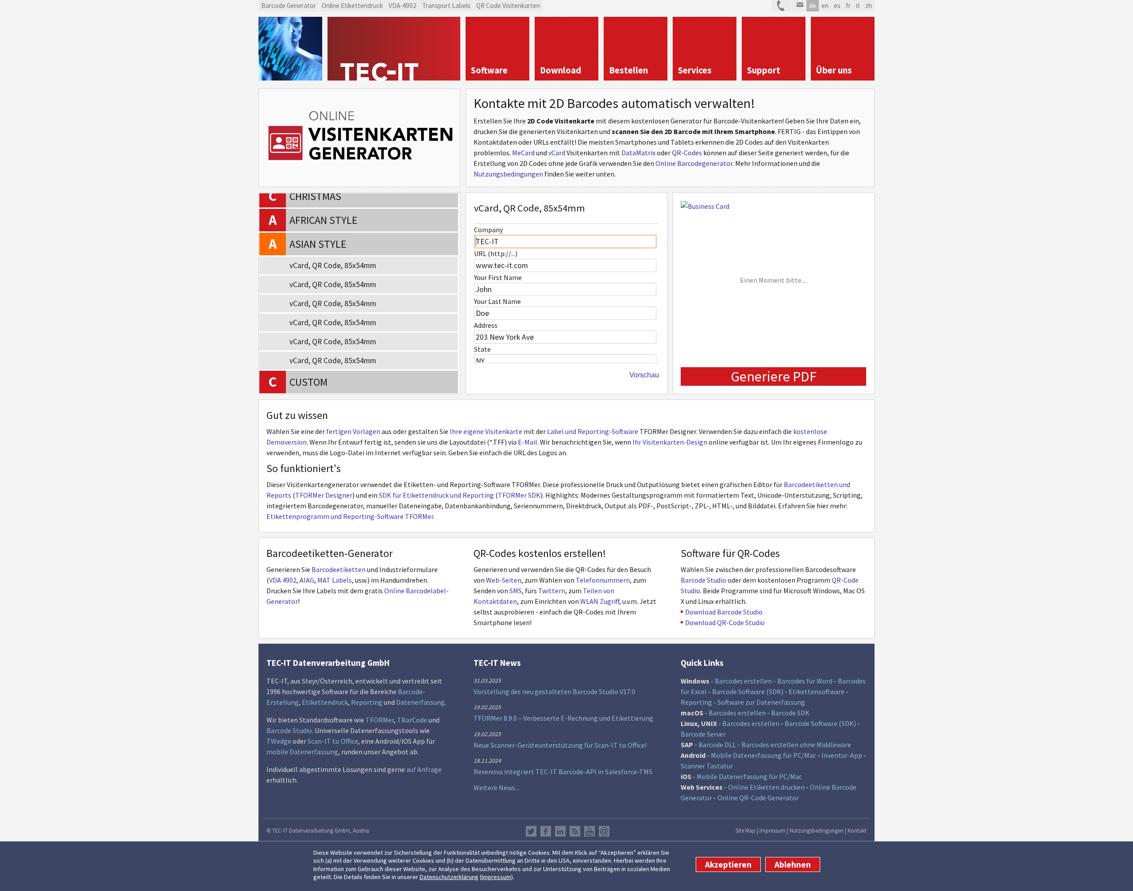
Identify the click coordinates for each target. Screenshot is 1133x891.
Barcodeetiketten (339, 569)
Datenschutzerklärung (449, 877)
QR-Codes (687, 152)
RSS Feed (575, 831)
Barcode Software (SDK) (747, 691)
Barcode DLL (717, 744)
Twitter (531, 831)
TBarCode (412, 719)
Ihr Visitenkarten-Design (669, 442)
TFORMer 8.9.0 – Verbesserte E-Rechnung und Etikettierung (563, 718)
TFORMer (380, 719)
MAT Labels (334, 580)
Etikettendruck (325, 702)
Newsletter (604, 831)
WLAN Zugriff (599, 601)
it (858, 5)
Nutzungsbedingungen (508, 173)
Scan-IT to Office (333, 741)
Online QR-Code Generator (758, 797)
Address (485, 325)
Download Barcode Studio (724, 611)
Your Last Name (497, 301)
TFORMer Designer (323, 495)
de (812, 5)
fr (848, 5)
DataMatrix (638, 152)
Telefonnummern (603, 580)
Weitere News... (496, 787)
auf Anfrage (424, 769)
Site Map (745, 830)
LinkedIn (560, 831)
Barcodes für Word (804, 680)
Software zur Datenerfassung (761, 702)
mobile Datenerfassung (302, 751)
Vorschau (644, 375)
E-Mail (527, 442)
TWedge (278, 741)
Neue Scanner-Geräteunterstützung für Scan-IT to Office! (560, 745)
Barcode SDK (790, 712)
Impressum (496, 877)
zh (868, 5)
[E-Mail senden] (798, 6)
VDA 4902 (283, 580)
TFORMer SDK (519, 495)
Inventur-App (841, 755)
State (482, 349)
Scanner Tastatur (707, 765)
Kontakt (857, 830)
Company (488, 229)
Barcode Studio (703, 580)
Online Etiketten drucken (766, 787)
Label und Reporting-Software (592, 431)
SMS (515, 590)
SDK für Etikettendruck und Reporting (436, 495)
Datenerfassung (420, 702)
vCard (556, 152)
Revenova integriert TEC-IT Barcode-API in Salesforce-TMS (563, 771)
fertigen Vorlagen (353, 431)
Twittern (551, 590)
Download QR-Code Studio (725, 622)
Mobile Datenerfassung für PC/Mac (763, 755)
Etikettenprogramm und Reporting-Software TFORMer (349, 516)
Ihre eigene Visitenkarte (486, 431)
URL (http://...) (495, 253)
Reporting (366, 702)
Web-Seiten (503, 580)
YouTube (589, 831)
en (825, 5)
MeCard (523, 152)
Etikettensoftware (816, 691)
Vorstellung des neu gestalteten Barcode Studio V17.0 (554, 691)
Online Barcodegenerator (693, 163)
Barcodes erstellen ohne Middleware (796, 744)
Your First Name (498, 277)
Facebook (545, 831)
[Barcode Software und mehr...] (290, 49)
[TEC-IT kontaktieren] (781, 6)
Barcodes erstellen (743, 680)
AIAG (307, 580)
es (837, 5)
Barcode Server (703, 734)
